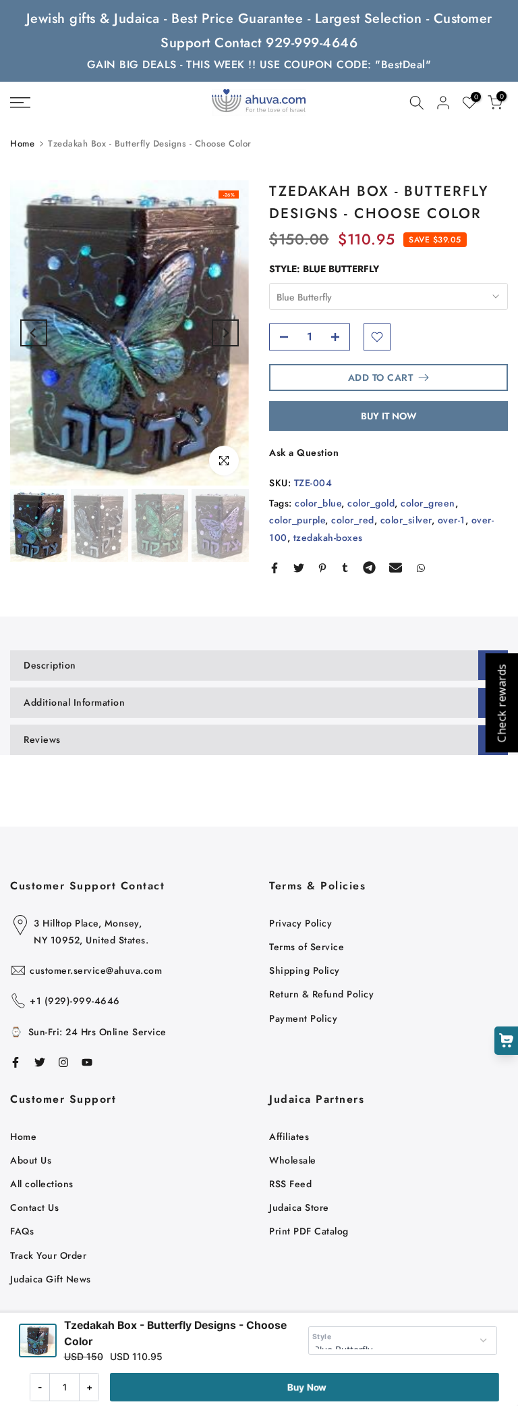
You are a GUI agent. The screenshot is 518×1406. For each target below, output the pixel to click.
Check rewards (501, 703)
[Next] (225, 332)
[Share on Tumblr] (345, 568)
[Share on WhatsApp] (420, 568)
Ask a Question (304, 452)
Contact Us (34, 1207)
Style (322, 1336)
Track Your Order (48, 1255)
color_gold (371, 503)
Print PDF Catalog (309, 1231)
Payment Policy (303, 1018)
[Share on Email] (395, 568)
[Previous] (33, 332)
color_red (352, 520)
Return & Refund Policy (321, 994)
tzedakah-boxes (328, 537)
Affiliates (289, 1136)
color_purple (297, 520)
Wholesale (292, 1160)
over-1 (451, 520)
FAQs (22, 1231)
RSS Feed (290, 1184)
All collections (42, 1184)
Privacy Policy (300, 923)
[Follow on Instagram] (63, 1062)
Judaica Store (299, 1207)
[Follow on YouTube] (87, 1062)
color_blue (318, 503)
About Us (30, 1160)
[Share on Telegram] (369, 568)
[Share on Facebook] (274, 568)
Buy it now (389, 416)
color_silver (406, 520)
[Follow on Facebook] (15, 1062)
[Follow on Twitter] (39, 1062)
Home (22, 143)
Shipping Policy (304, 970)
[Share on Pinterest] (322, 568)
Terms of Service (306, 947)
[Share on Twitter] (298, 568)
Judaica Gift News (50, 1279)
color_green (428, 503)
